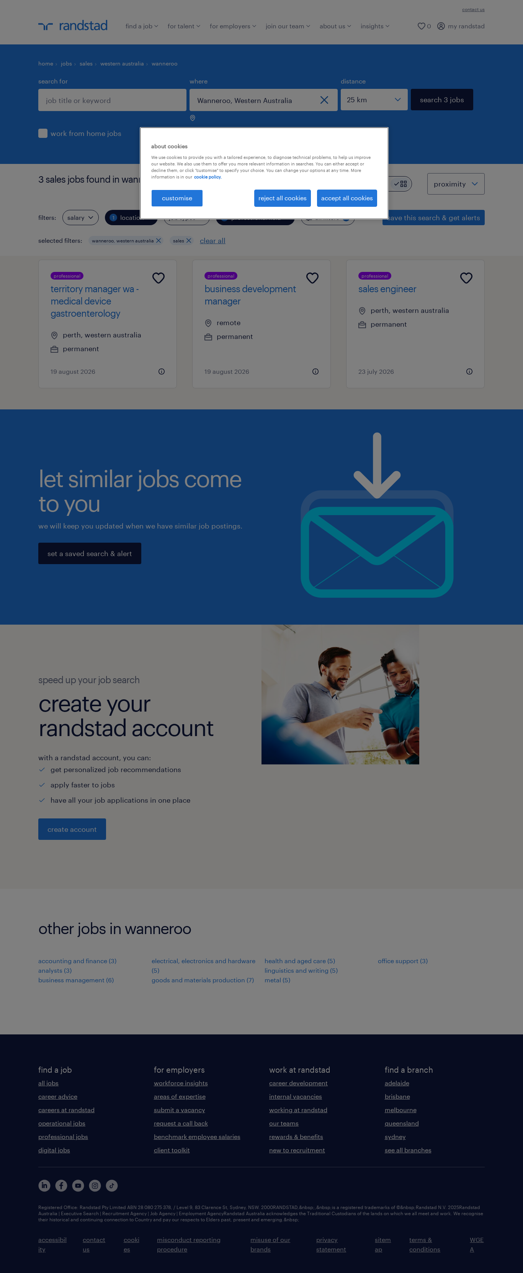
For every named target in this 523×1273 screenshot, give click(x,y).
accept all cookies (347, 197)
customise (177, 197)
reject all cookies (282, 197)
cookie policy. (208, 176)
